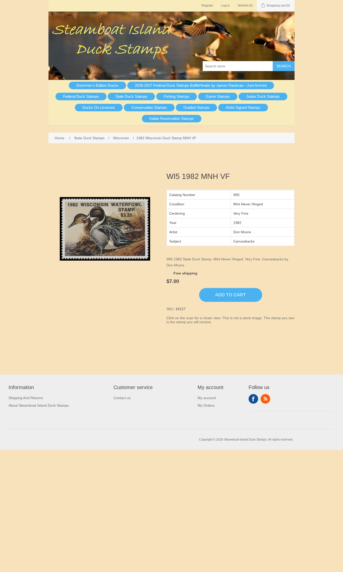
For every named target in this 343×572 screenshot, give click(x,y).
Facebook (253, 399)
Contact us (122, 398)
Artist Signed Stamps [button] (243, 107)
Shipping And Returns (26, 398)
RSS (265, 399)
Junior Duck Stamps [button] (263, 96)
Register (207, 5)
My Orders (206, 405)
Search (283, 66)
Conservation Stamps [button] (149, 107)
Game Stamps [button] (218, 96)
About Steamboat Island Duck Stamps (39, 405)
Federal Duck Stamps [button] (81, 96)
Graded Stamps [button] (196, 107)
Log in (225, 5)
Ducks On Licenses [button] (98, 107)
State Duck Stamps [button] (131, 96)
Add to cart (230, 294)
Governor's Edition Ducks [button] (97, 85)
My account (207, 398)
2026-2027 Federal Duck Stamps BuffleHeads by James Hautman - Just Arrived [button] (200, 85)
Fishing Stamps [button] (176, 96)
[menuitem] (97, 85)
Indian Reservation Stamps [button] (171, 118)
